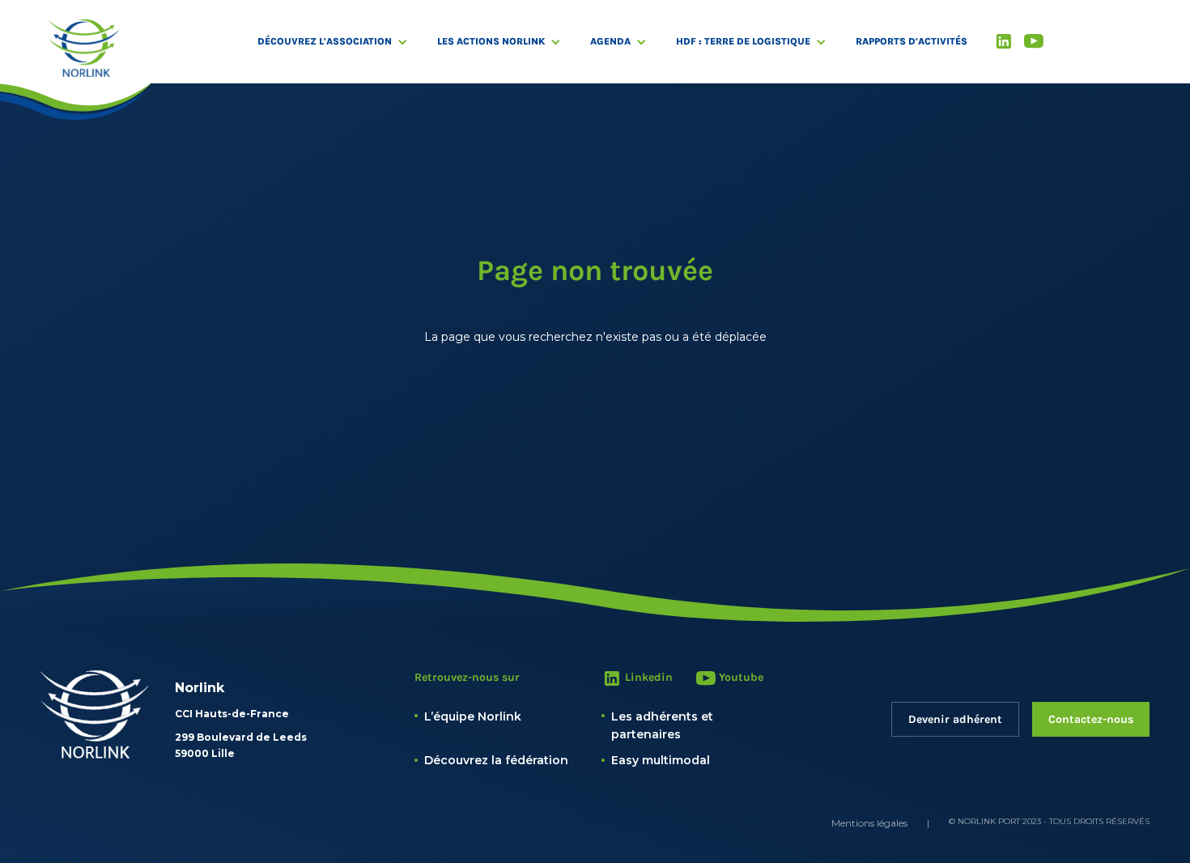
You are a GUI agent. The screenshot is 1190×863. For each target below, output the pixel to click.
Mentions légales (869, 823)
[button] (340, 41)
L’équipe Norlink (472, 716)
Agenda (610, 41)
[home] (84, 48)
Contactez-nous (1090, 719)
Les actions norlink (491, 41)
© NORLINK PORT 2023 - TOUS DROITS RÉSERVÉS (1049, 821)
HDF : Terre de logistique (743, 41)
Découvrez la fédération (496, 760)
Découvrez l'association (324, 41)
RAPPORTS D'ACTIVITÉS (911, 41)
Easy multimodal (660, 760)
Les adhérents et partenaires (662, 725)
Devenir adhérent (955, 719)
